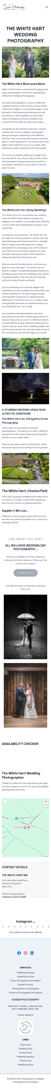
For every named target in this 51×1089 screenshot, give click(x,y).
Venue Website (18, 893)
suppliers (22, 516)
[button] (25, 827)
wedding (40, 89)
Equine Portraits (25, 984)
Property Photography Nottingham (25, 992)
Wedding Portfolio (25, 976)
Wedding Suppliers (25, 1056)
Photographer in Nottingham (25, 988)
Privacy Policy (25, 1052)
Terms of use (25, 1060)
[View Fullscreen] (5, 801)
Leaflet (46, 856)
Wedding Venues (25, 1064)
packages (17, 496)
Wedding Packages (25, 972)
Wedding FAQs (25, 1048)
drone (4, 92)
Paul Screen (25, 1044)
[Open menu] (46, 7)
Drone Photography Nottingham (25, 980)
